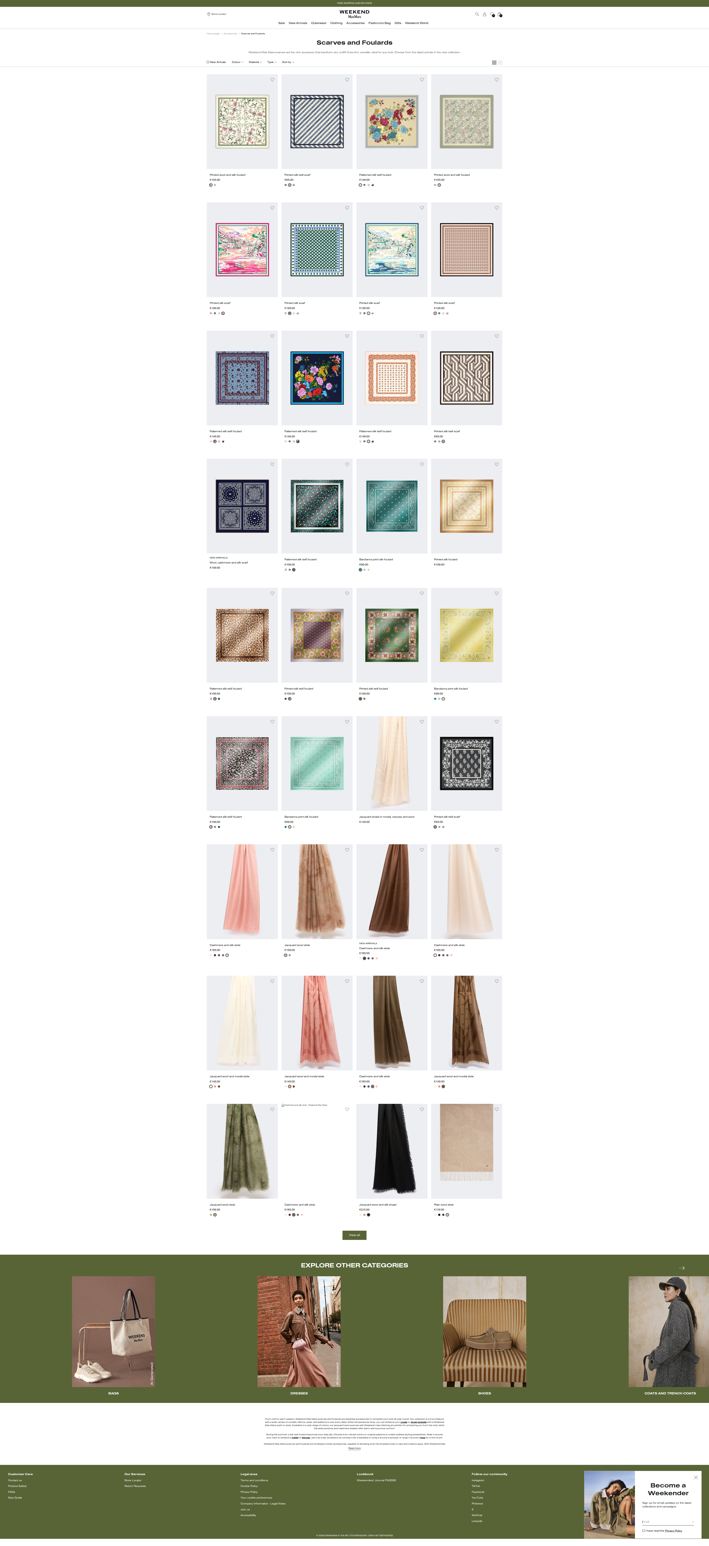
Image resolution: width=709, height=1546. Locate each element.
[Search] (477, 14)
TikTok (476, 1486)
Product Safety (17, 1486)
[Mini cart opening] (503, 14)
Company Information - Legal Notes (263, 1504)
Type (270, 62)
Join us (245, 1510)
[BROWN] (215, 955)
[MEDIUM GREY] (443, 1215)
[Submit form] (693, 1522)
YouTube (477, 1498)
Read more (354, 1448)
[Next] (682, 1268)
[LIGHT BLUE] (364, 185)
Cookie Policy (249, 1486)
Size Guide (15, 1498)
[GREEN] (215, 185)
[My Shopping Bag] (499, 14)
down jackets (419, 1422)
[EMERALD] (364, 570)
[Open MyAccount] (488, 14)
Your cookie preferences (256, 1498)
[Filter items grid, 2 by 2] (500, 63)
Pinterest (477, 1504)
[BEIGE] (360, 185)
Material (254, 62)
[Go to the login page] (485, 14)
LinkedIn (477, 1521)
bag (422, 1438)
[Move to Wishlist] (272, 80)
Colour (236, 62)
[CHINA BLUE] (219, 313)
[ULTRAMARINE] (219, 955)
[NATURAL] (368, 185)
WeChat (477, 1515)
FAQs (11, 1492)
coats (403, 1422)
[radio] (211, 185)
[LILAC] (290, 699)
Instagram (478, 1481)
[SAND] (211, 955)
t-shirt (295, 1438)
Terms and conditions (254, 1481)
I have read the (663, 1531)
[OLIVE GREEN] (223, 955)
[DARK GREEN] (215, 313)
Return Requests (135, 1486)
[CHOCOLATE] (294, 185)
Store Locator (132, 1481)
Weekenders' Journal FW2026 (376, 1481)
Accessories (230, 34)
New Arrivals (218, 62)
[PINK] (223, 313)
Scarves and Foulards (253, 34)
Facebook (478, 1492)
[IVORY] (290, 185)
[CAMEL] (364, 1215)
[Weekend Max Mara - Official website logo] (354, 14)
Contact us (15, 1481)
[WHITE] (211, 185)
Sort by (286, 62)
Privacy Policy (249, 1492)
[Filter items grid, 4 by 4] (494, 63)
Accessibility (248, 1515)
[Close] (696, 1478)
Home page (213, 34)
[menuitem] (283, 25)
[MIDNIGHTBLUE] (286, 185)
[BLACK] (290, 570)
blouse (306, 1438)
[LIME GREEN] (368, 570)
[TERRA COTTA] (215, 1086)
